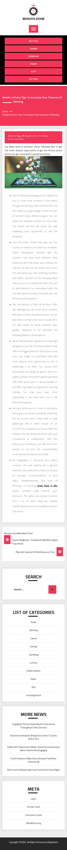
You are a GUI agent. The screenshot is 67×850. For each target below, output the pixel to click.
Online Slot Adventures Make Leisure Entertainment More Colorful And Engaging (33, 748)
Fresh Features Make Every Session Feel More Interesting (33, 760)
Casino (33, 48)
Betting (33, 41)
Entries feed (33, 807)
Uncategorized (33, 695)
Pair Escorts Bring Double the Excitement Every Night (33, 770)
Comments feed (33, 815)
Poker (33, 63)
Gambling (33, 56)
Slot (33, 71)
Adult (33, 622)
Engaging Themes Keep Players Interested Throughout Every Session (33, 725)
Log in (33, 799)
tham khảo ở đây (47, 486)
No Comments (17, 139)
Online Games (34, 671)
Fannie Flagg (15, 135)
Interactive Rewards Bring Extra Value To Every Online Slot (33, 737)
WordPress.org (33, 823)
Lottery (33, 79)
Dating (33, 646)
